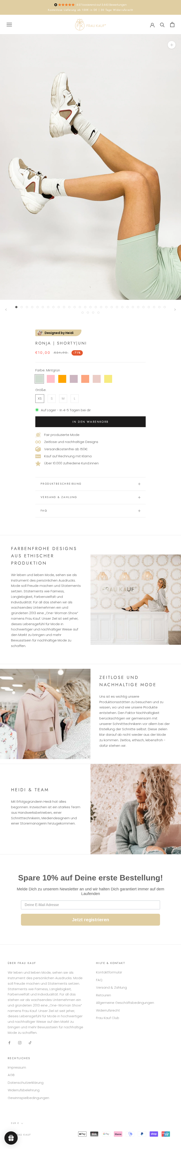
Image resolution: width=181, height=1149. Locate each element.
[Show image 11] (69, 307)
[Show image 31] (88, 312)
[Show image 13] (80, 307)
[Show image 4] (32, 307)
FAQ (44, 511)
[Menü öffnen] (9, 24)
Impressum (17, 1067)
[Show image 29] (165, 307)
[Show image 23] (133, 307)
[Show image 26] (149, 307)
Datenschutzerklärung (25, 1082)
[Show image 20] (117, 307)
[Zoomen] (171, 45)
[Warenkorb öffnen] (172, 24)
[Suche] (162, 24)
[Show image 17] (101, 307)
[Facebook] (9, 1042)
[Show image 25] (143, 307)
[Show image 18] (106, 307)
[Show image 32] (93, 312)
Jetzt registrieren (90, 919)
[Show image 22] (127, 307)
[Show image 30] (82, 312)
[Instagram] (19, 1042)
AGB (11, 1075)
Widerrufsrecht (108, 1010)
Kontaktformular (109, 972)
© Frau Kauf (21, 1134)
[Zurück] (6, 310)
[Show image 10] (64, 307)
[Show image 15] (90, 307)
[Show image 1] (16, 307)
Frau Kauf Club (107, 1018)
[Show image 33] (98, 312)
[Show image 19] (112, 307)
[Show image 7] (48, 307)
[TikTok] (30, 1042)
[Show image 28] (159, 307)
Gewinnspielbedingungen (28, 1097)
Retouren (103, 995)
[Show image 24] (138, 307)
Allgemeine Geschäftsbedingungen (125, 1002)
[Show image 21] (122, 307)
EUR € (15, 1123)
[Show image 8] (53, 307)
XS (40, 398)
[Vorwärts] (175, 310)
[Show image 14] (85, 307)
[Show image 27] (154, 307)
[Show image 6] (43, 307)
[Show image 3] (27, 307)
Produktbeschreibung (61, 484)
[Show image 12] (75, 307)
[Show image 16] (96, 307)
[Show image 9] (59, 307)
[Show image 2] (22, 307)
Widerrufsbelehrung (24, 1090)
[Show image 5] (37, 307)
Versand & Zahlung (59, 497)
